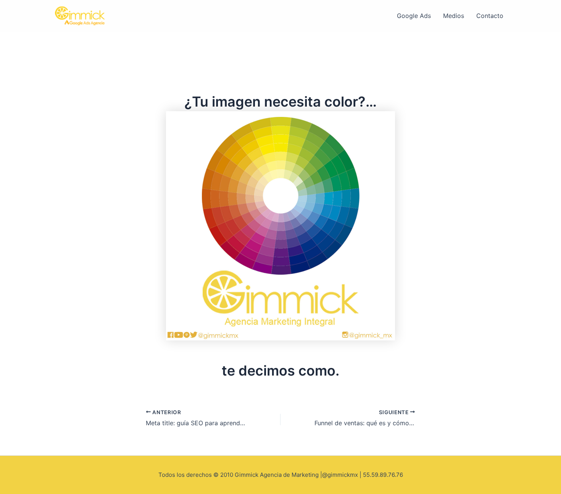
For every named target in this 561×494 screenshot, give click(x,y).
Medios (453, 15)
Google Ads (414, 15)
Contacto (489, 15)
